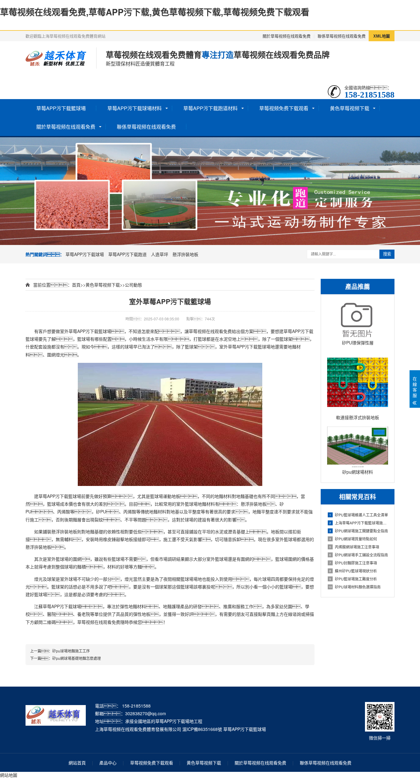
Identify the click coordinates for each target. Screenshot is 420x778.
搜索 (387, 254)
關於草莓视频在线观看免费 (287, 36)
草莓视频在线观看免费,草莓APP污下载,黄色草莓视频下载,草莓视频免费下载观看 (154, 12)
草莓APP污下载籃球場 (61, 108)
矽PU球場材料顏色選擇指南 (354, 586)
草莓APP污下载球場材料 (134, 108)
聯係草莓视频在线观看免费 (342, 36)
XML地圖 (381, 36)
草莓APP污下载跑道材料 (210, 108)
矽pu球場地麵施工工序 (71, 650)
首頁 (76, 285)
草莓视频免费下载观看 (283, 108)
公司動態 (133, 285)
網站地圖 (8, 775)
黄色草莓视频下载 (349, 108)
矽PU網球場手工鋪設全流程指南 (358, 554)
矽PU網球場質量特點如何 (353, 538)
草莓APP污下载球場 (84, 254)
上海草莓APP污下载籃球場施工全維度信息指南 (358, 522)
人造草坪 (159, 254)
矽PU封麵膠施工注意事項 (353, 562)
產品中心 (108, 763)
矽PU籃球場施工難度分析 (353, 578)
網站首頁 (77, 763)
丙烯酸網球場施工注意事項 (354, 546)
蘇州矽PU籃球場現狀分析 (353, 570)
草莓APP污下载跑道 (127, 254)
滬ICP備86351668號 (202, 729)
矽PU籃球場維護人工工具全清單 (358, 514)
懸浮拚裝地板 (185, 254)
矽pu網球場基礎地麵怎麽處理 (76, 658)
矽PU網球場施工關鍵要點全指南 (358, 530)
